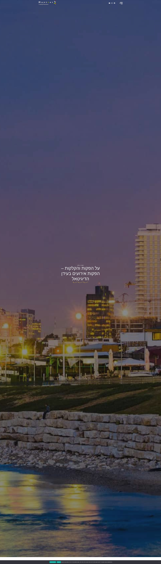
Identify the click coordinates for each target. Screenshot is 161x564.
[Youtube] (109, 3)
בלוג (78, 265)
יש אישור (58, 562)
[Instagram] (112, 3)
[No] (159, 561)
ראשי (82, 265)
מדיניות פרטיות (52, 562)
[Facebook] (114, 3)
